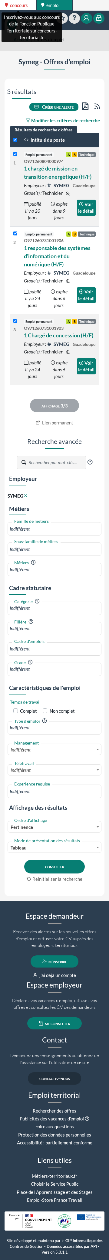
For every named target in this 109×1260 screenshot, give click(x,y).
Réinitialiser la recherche (57, 879)
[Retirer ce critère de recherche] (25, 495)
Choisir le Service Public (54, 1184)
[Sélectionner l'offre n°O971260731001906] (15, 233)
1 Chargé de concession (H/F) (58, 335)
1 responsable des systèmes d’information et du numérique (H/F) (57, 256)
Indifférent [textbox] (21, 749)
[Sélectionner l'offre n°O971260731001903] (15, 321)
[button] (90, 462)
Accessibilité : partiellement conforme (54, 1142)
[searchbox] (54, 528)
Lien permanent (57, 422)
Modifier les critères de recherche (65, 120)
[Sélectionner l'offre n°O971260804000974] (15, 154)
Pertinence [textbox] (22, 827)
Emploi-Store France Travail (54, 1200)
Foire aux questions (54, 1126)
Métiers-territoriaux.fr (54, 1176)
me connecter (57, 1023)
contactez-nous (54, 1078)
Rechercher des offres (54, 1110)
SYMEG (61, 185)
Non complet (62, 711)
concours (18, 5)
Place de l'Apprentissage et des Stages (55, 1192)
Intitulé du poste (47, 140)
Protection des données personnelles (54, 1134)
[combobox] (54, 529)
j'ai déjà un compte (57, 975)
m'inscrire (57, 961)
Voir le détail (86, 207)
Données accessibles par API (72, 1246)
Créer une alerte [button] (57, 107)
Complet (28, 711)
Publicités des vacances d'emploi (52, 1118)
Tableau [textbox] (19, 847)
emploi (52, 5)
